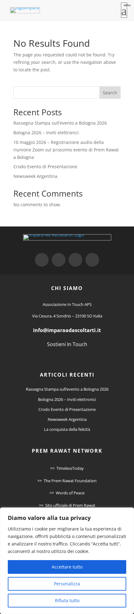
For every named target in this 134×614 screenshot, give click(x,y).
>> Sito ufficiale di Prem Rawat (67, 505)
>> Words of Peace (67, 493)
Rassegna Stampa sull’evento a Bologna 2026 (60, 123)
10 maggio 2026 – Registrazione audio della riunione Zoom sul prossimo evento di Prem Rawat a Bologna (66, 149)
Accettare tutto (67, 567)
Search (110, 93)
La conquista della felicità (67, 429)
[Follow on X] (58, 260)
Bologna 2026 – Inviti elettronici (46, 133)
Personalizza (67, 584)
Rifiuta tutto (67, 600)
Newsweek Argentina (35, 176)
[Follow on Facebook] (42, 260)
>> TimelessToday (67, 468)
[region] (67, 560)
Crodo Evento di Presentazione (45, 166)
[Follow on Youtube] (92, 260)
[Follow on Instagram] (75, 260)
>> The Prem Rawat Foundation (67, 480)
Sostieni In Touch (67, 344)
